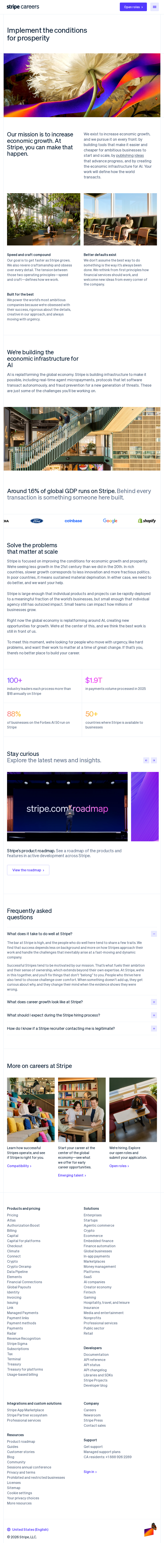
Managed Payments (22, 1313)
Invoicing (14, 1297)
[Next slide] (154, 760)
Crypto (12, 1261)
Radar (11, 1333)
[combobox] (27, 1529)
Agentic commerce (99, 1225)
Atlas (11, 1220)
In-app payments (97, 1256)
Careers (90, 1410)
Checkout (14, 1246)
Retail (88, 1333)
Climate (13, 1251)
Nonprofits (92, 1318)
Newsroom (92, 1415)
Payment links (18, 1318)
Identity (13, 1292)
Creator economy (97, 1287)
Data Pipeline (17, 1271)
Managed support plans (102, 1452)
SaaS (88, 1277)
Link (10, 1307)
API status (92, 1365)
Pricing (12, 1215)
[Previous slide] (146, 760)
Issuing (12, 1302)
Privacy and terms (21, 1472)
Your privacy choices (23, 1498)
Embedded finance (98, 1241)
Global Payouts (19, 1287)
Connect (14, 1256)
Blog (10, 1457)
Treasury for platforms (25, 1369)
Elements (14, 1277)
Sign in (89, 1471)
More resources (19, 1503)
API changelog (95, 1370)
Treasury (14, 1364)
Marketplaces (94, 1261)
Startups (91, 1220)
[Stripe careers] (30, 7)
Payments (15, 1328)
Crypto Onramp (19, 1266)
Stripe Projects (95, 1380)
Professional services (100, 1323)
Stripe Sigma (17, 1343)
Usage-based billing (22, 1374)
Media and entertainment (104, 1313)
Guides (12, 1446)
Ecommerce (93, 1236)
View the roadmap (26, 870)
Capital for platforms (23, 1241)
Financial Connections (24, 1282)
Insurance (91, 1307)
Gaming (90, 1297)
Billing (12, 1230)
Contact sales (95, 1425)
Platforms (92, 1271)
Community (16, 1462)
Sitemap (13, 1488)
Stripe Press (93, 1420)
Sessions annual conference (29, 1467)
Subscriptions (18, 1349)
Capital (12, 1236)
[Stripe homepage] (13, 7)
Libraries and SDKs (98, 1375)
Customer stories (21, 1452)
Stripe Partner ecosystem (27, 1415)
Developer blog (95, 1385)
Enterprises (93, 1215)
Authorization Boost (23, 1225)
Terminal (14, 1359)
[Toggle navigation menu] (154, 7)
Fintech (90, 1292)
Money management (100, 1266)
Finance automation (100, 1246)
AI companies (94, 1282)
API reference (94, 1360)
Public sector (94, 1328)
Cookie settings (19, 1493)
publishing (125, 155)
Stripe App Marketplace (25, 1410)
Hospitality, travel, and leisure (107, 1302)
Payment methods (21, 1323)
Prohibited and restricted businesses (36, 1477)
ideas (139, 155)
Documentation (96, 1354)
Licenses (14, 1482)
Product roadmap (21, 1441)
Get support (93, 1446)
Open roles (132, 7)
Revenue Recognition (24, 1338)
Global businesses (98, 1251)
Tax (10, 1354)
